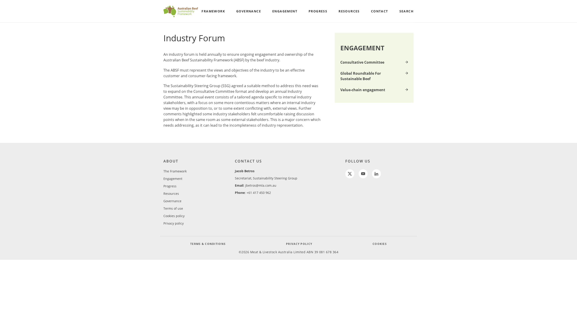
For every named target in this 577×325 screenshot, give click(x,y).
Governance (172, 201)
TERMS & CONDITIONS (208, 244)
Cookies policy (174, 216)
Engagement (172, 178)
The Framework (175, 171)
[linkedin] (376, 173)
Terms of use (173, 208)
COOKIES (380, 244)
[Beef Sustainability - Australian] (180, 11)
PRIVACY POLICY (299, 244)
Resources (171, 193)
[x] (349, 173)
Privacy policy (173, 223)
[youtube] (363, 173)
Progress (169, 186)
